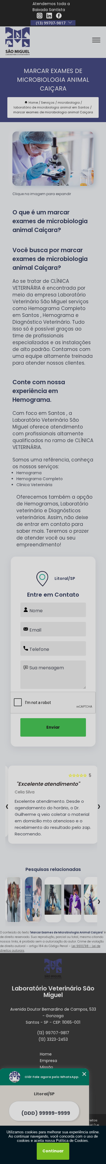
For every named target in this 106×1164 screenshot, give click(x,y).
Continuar (53, 1151)
